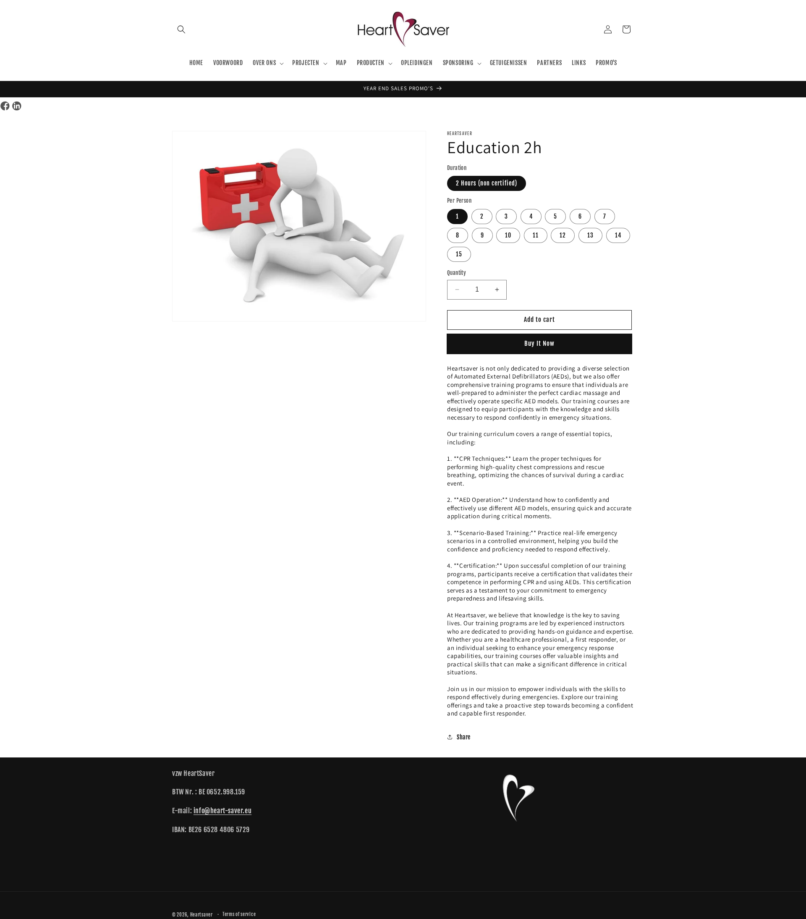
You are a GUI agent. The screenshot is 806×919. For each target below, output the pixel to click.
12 (563, 235)
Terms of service (239, 914)
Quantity (456, 272)
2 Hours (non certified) (486, 183)
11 (536, 235)
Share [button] (464, 736)
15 (459, 254)
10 (508, 235)
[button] (181, 29)
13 (590, 235)
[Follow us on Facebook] (5, 106)
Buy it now (540, 343)
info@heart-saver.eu (222, 811)
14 (618, 235)
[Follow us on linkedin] (17, 106)
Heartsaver (201, 915)
